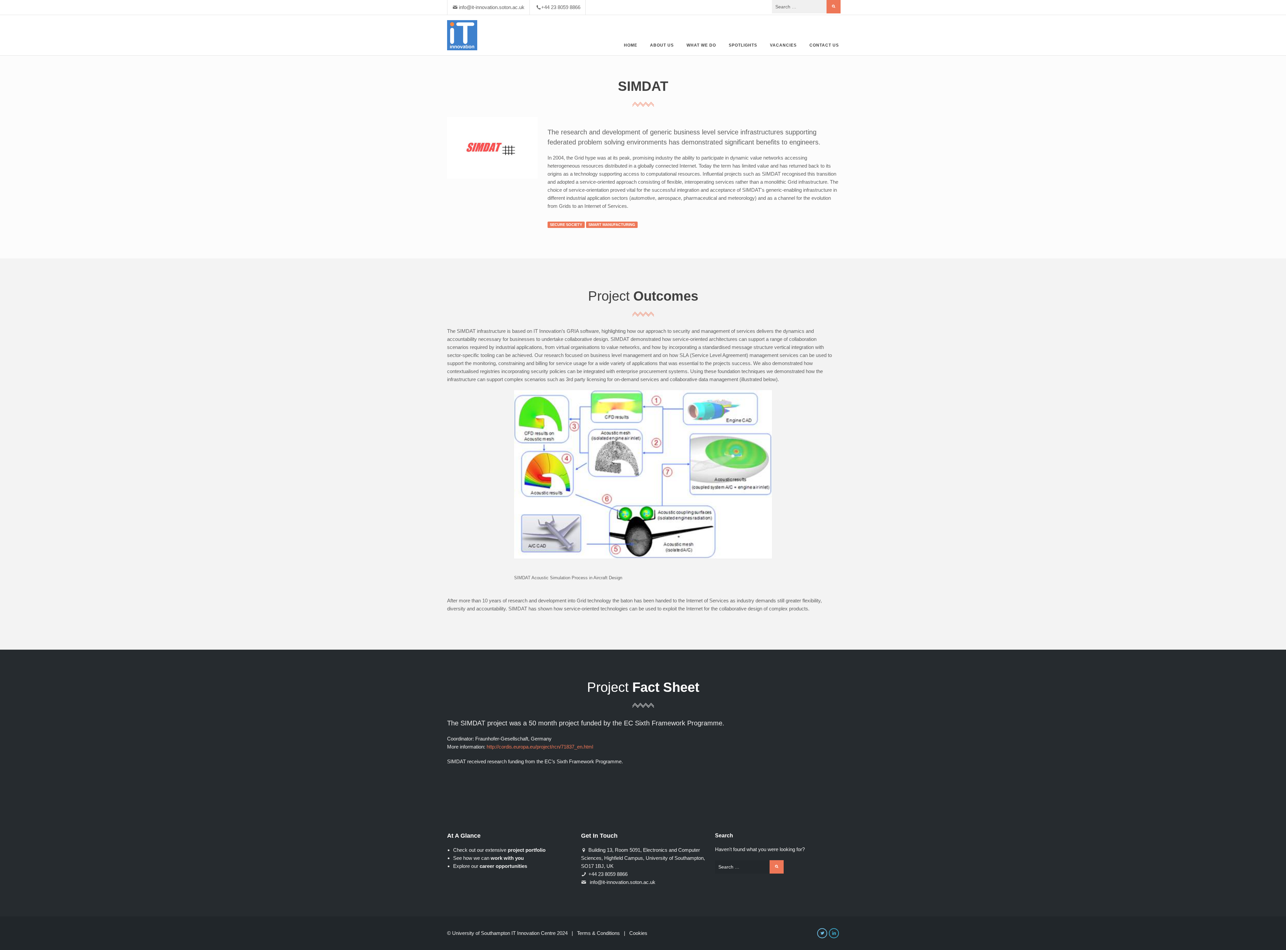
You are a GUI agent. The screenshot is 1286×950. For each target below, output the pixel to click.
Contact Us (824, 45)
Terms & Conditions (598, 933)
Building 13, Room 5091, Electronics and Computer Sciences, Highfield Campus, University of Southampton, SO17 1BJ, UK (643, 858)
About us (662, 45)
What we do (701, 45)
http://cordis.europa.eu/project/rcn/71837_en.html (540, 747)
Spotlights (743, 45)
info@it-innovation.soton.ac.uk (491, 7)
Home (630, 45)
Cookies (638, 933)
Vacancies (783, 45)
